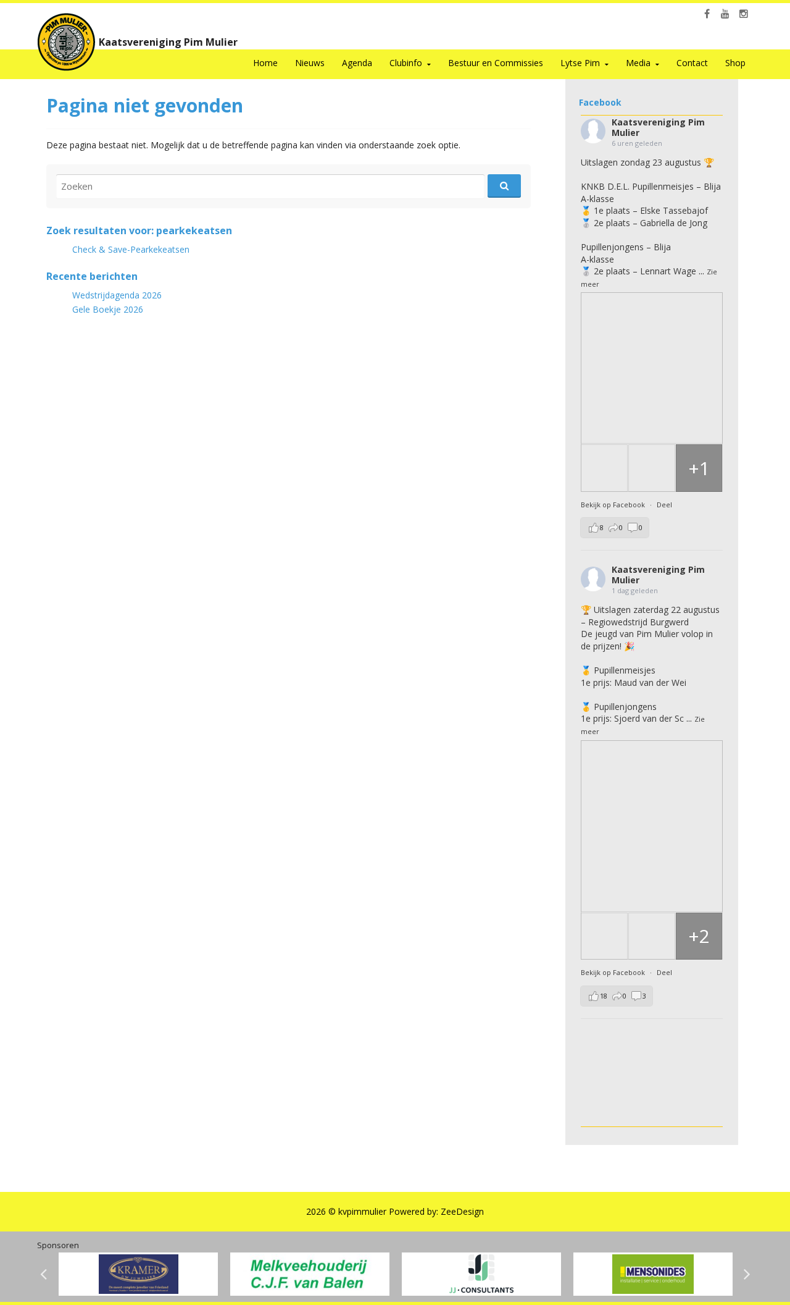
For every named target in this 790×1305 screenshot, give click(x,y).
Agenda (357, 63)
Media (638, 63)
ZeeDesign (462, 1211)
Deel (664, 504)
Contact (692, 63)
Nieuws (310, 63)
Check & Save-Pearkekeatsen (130, 249)
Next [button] (747, 1274)
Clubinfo (405, 63)
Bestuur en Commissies (495, 63)
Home (265, 63)
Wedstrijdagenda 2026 (117, 295)
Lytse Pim (580, 63)
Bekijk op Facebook (614, 504)
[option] (138, 1274)
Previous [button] (43, 1274)
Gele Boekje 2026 (107, 309)
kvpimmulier (362, 1211)
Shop (735, 63)
